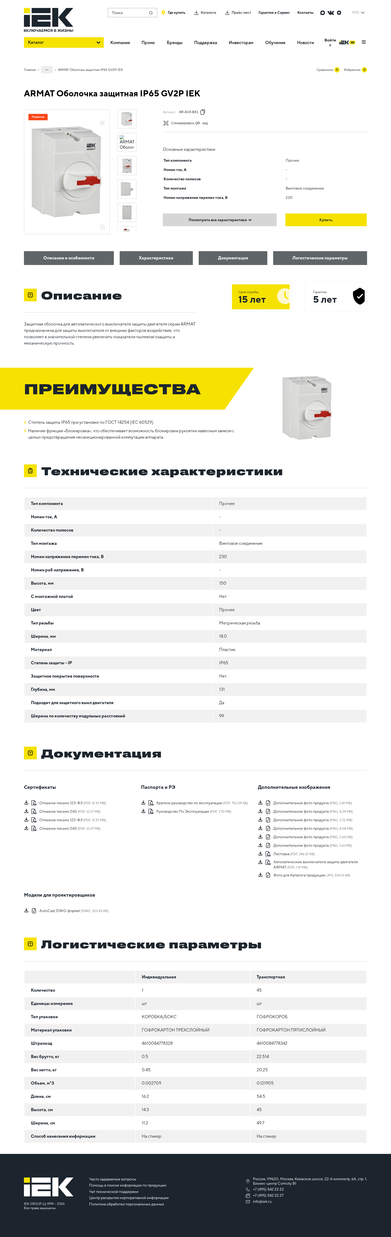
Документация (233, 257)
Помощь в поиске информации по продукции (127, 1185)
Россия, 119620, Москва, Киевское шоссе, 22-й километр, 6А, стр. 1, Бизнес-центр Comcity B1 (310, 1181)
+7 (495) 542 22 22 (268, 1189)
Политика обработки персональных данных (126, 1204)
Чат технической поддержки (113, 1191)
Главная (30, 70)
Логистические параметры (320, 257)
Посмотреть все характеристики (218, 220)
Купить (326, 220)
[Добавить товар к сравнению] (102, 123)
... (46, 69)
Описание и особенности (68, 257)
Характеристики (156, 257)
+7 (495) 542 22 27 (268, 1195)
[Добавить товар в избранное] (102, 117)
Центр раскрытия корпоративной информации (129, 1198)
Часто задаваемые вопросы (112, 1179)
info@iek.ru (262, 1201)
